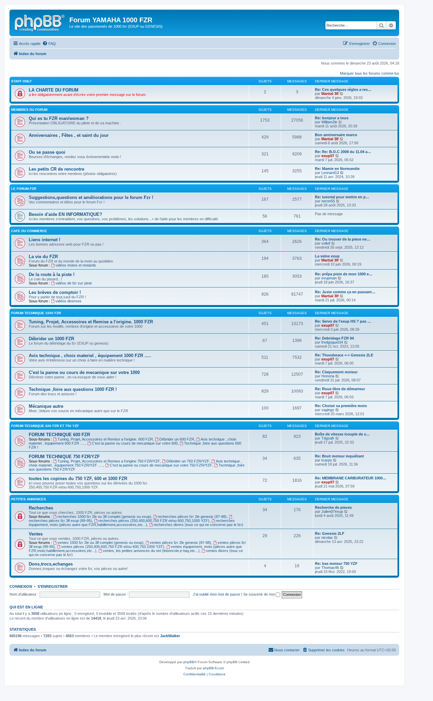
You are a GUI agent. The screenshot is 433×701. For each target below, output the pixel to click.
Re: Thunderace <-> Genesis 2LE (344, 355)
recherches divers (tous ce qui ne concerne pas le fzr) (198, 525)
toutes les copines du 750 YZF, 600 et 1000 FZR (78, 478)
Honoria (327, 376)
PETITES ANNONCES (28, 499)
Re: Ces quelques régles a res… (343, 89)
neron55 (328, 201)
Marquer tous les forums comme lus (369, 73)
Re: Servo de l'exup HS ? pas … (343, 321)
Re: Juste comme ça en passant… (345, 292)
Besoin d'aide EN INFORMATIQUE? (65, 214)
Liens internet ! (44, 239)
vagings (327, 410)
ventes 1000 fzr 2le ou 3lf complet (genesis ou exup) (100, 543)
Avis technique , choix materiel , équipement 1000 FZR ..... (90, 355)
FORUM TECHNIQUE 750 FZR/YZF (64, 456)
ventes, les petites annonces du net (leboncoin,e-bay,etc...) (151, 551)
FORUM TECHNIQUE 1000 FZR (36, 313)
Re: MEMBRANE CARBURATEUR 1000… (350, 478)
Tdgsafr (327, 438)
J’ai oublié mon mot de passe (216, 594)
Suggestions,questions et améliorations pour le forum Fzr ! (91, 197)
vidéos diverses (68, 301)
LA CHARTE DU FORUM (53, 90)
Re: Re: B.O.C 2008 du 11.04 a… (343, 152)
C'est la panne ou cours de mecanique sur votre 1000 (84, 372)
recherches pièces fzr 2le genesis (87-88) (192, 517)
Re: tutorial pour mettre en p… (342, 197)
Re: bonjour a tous (331, 118)
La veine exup (327, 256)
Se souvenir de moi (259, 594)
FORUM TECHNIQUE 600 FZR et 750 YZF (45, 426)
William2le (329, 122)
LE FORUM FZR (23, 189)
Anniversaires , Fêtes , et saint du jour (69, 135)
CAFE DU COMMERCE (29, 231)
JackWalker (170, 636)
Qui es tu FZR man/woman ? (59, 118)
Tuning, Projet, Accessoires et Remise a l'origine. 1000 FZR (91, 321)
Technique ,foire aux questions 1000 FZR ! (73, 389)
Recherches (41, 507)
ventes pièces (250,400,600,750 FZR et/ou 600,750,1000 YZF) (112, 547)
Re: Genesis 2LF (329, 533)
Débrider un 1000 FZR (51, 338)
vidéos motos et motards (75, 265)
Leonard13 (330, 173)
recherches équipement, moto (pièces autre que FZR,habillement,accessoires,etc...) (132, 523)
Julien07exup (332, 511)
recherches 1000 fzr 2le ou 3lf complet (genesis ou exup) (104, 517)
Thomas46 (330, 568)
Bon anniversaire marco (336, 135)
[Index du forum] (40, 22)
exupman (329, 278)
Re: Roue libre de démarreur (340, 389)
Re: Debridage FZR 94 (334, 338)
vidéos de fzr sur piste (73, 283)
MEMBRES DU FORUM (29, 109)
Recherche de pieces (333, 507)
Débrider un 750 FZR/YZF (187, 461)
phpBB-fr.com (213, 668)
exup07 (327, 156)
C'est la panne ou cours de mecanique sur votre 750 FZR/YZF (161, 465)
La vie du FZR (43, 256)
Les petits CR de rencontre (56, 169)
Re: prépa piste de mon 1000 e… (343, 274)
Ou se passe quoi (47, 152)
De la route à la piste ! (51, 274)
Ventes (36, 533)
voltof (325, 243)
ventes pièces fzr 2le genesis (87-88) (180, 543)
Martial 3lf (330, 94)
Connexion (20, 586)
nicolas (327, 537)
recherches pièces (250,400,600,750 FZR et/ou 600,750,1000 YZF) (153, 521)
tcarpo (326, 460)
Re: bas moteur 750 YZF (336, 563)
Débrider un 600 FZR (176, 439)
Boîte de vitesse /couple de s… (342, 434)
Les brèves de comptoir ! (55, 292)
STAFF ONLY (21, 81)
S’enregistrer (53, 586)
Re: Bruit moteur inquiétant (339, 456)
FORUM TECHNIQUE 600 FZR (59, 434)
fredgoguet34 (332, 342)
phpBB (188, 662)
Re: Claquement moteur (336, 372)
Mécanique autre (46, 406)
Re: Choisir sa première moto (341, 406)
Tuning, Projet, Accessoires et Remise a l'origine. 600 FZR (105, 439)
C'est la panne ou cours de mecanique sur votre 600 (135, 443)
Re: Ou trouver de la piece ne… (342, 239)
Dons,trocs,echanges (51, 564)
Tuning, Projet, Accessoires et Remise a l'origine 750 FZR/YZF (109, 461)
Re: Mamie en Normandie (337, 169)
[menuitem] (49, 44)
